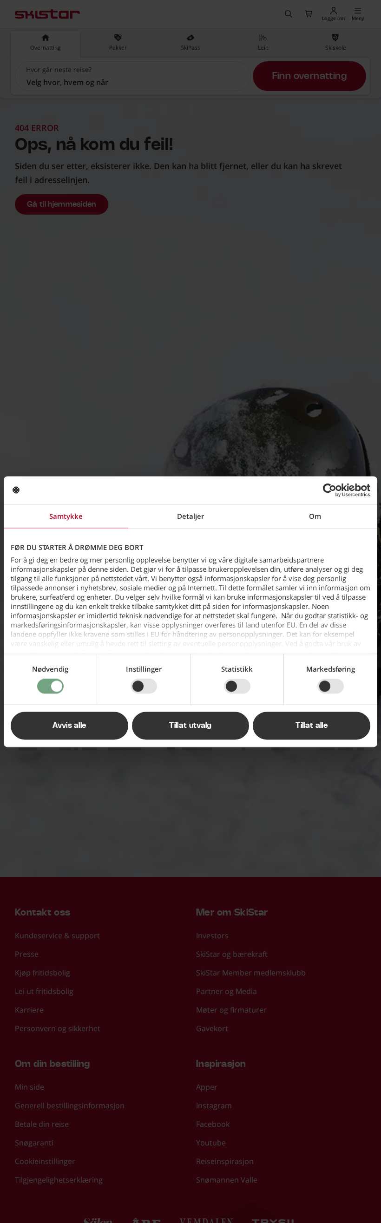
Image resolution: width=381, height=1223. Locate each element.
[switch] (144, 686)
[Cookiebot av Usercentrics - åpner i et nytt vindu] (329, 490)
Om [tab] (315, 516)
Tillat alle (312, 725)
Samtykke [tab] (66, 516)
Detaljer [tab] (190, 516)
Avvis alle (69, 725)
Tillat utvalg (190, 725)
